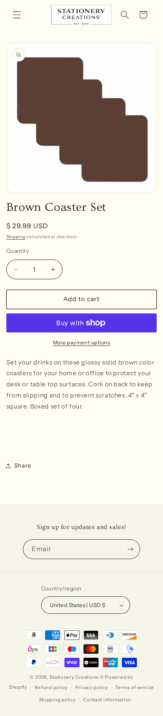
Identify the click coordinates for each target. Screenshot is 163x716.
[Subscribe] (130, 549)
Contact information (107, 700)
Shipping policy (57, 700)
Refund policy (51, 687)
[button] (17, 15)
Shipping (15, 236)
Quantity (17, 251)
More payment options (81, 343)
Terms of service (134, 687)
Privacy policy (91, 687)
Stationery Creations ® (76, 677)
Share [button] (22, 465)
